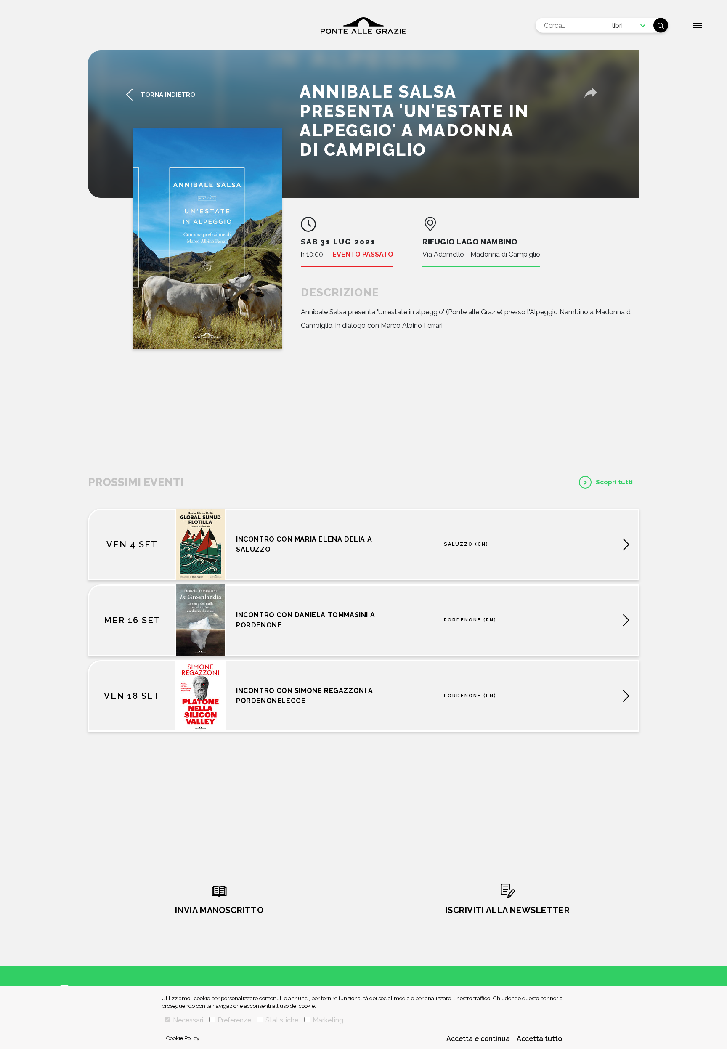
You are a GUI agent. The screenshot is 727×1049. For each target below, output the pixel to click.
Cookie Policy (182, 1038)
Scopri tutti (614, 482)
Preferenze (234, 1020)
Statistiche (281, 1020)
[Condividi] (590, 92)
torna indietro (168, 94)
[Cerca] (660, 25)
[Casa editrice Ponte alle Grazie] (363, 25)
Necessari (188, 1020)
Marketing (328, 1020)
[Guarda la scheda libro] (207, 238)
